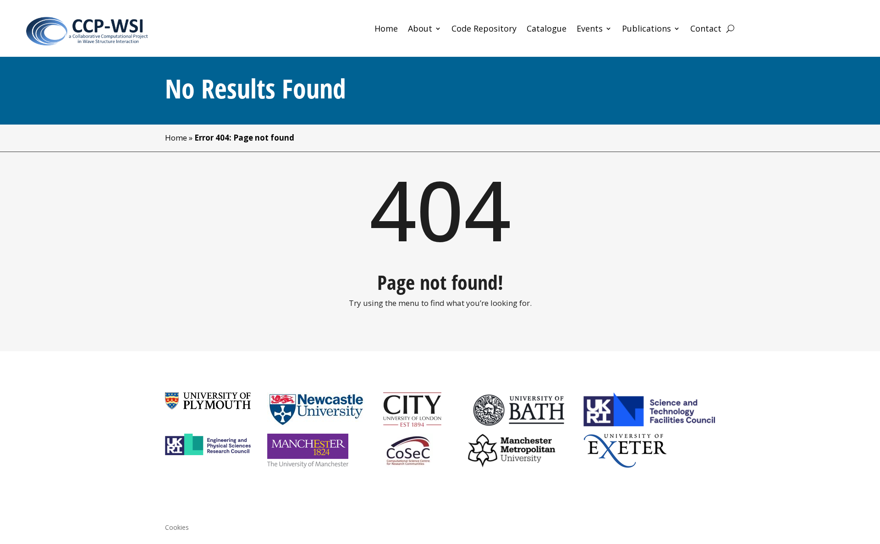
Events (590, 29)
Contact (705, 29)
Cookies (177, 528)
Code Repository (484, 29)
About (420, 29)
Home (386, 29)
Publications (646, 29)
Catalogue (546, 29)
